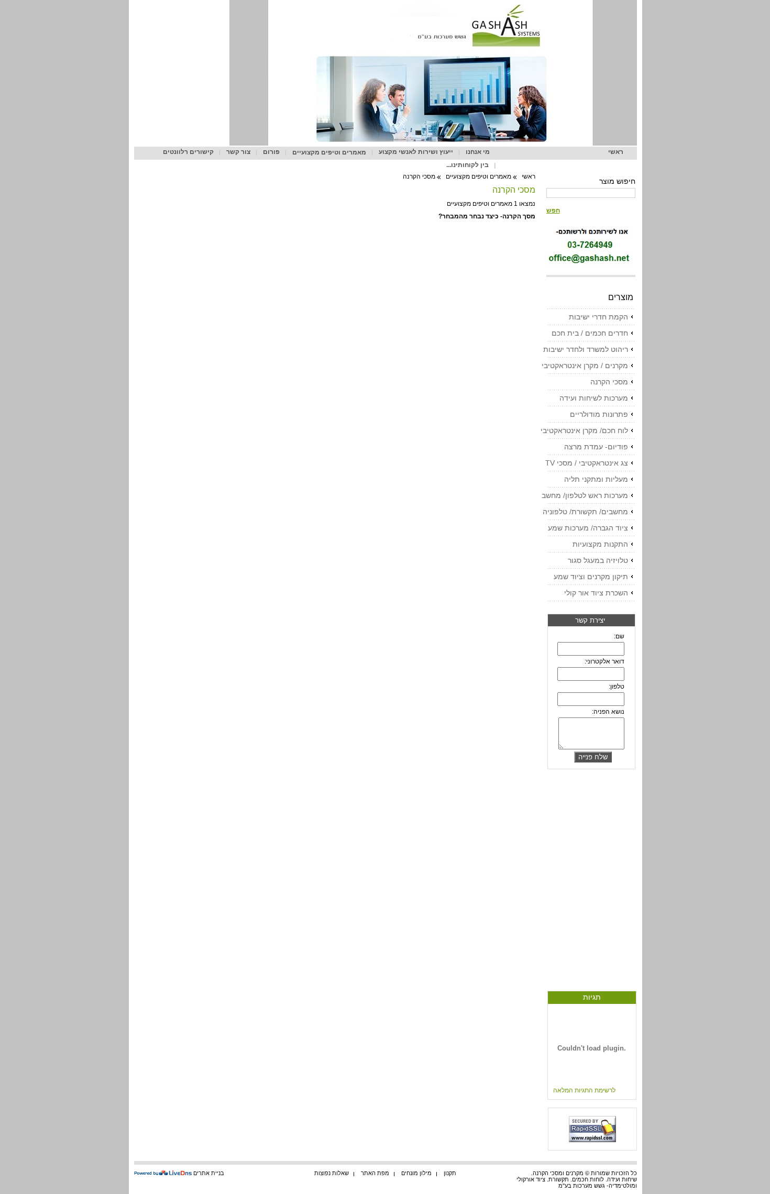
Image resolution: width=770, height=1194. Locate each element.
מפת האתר (375, 1173)
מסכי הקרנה (609, 382)
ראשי (615, 152)
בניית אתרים (208, 1173)
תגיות (592, 997)
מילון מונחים (416, 1173)
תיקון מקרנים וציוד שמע (591, 576)
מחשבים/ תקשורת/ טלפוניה (585, 511)
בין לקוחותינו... (467, 165)
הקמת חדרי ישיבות (598, 317)
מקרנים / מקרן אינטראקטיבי (585, 365)
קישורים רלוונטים (188, 152)
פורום (271, 152)
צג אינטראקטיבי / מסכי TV (586, 463)
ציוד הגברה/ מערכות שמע (588, 528)
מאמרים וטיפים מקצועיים (329, 152)
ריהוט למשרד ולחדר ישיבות (585, 349)
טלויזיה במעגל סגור (598, 560)
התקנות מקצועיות (600, 544)
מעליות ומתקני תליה (596, 479)
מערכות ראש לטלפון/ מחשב (585, 495)
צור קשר (238, 152)
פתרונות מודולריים (599, 414)
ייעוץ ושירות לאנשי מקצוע (416, 152)
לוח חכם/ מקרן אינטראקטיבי (584, 430)
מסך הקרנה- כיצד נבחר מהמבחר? (486, 216)
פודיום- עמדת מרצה (596, 447)
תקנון (450, 1173)
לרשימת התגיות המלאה (584, 1090)
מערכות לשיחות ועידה (593, 398)
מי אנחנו (478, 152)
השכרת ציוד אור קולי (596, 593)
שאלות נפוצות (331, 1173)
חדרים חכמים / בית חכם (590, 333)
